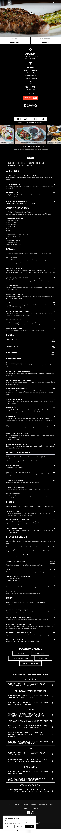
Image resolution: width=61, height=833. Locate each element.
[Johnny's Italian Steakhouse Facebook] (25, 106)
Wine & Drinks (25, 166)
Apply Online (26, 808)
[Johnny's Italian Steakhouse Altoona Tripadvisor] (32, 106)
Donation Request (43, 804)
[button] (30, 98)
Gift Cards (33, 804)
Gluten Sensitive (36, 163)
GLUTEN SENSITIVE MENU (20, 658)
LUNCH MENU (21, 653)
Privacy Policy (35, 808)
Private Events (15, 42)
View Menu (15, 39)
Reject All (19, 826)
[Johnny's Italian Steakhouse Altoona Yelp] (35, 106)
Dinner (21, 163)
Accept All (29, 826)
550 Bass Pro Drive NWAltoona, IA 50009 (31, 58)
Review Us (45, 42)
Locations (16, 804)
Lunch (11, 163)
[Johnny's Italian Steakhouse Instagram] (28, 106)
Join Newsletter (45, 39)
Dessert (11, 166)
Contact (51, 804)
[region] (19, 823)
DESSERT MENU (43, 658)
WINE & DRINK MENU (30, 663)
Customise (9, 826)
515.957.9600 (30, 90)
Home (10, 804)
